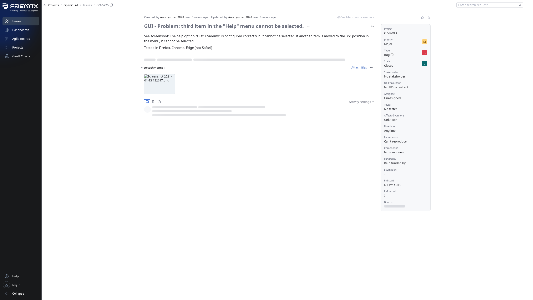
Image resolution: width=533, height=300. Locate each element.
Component (391, 148)
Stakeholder (391, 72)
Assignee (389, 94)
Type (387, 50)
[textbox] (486, 5)
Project (388, 29)
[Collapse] (141, 67)
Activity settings (360, 102)
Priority (388, 39)
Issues (87, 5)
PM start (389, 180)
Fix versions (391, 137)
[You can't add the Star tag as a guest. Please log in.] (429, 17)
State (387, 61)
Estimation (390, 169)
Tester (387, 104)
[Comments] (147, 101)
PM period (390, 191)
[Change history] (159, 101)
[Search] (519, 5)
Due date (389, 126)
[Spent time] (153, 101)
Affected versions (394, 115)
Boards (388, 202)
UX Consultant (392, 83)
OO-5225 (102, 5)
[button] (159, 84)
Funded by (390, 159)
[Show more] (308, 26)
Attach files (359, 67)
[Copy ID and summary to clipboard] (111, 5)
